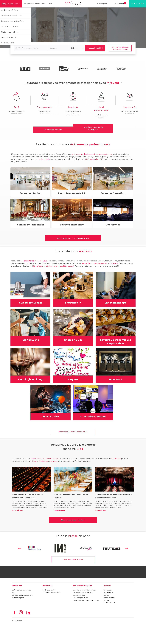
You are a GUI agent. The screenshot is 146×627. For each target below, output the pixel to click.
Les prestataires (108, 597)
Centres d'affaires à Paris (11, 16)
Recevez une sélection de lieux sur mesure (120, 48)
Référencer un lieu (49, 590)
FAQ (13, 592)
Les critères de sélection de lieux (84, 590)
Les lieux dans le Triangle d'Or (83, 592)
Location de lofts (79, 595)
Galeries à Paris (7, 43)
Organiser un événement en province (86, 600)
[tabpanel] (25, 68)
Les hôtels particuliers (80, 597)
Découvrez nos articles (73, 559)
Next (126, 548)
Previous (19, 548)
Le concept (107, 590)
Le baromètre (108, 592)
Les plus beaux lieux (11, 4)
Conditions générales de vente (22, 595)
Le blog (106, 600)
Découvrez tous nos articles (73, 520)
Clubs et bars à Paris (9, 32)
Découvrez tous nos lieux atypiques (73, 238)
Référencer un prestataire (52, 592)
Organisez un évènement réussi (38, 4)
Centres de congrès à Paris (12, 21)
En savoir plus (17, 510)
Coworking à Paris (8, 37)
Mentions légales (18, 597)
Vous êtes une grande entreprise (93, 128)
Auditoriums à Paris (9, 10)
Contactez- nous (109, 602)
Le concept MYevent (53, 130)
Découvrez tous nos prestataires (73, 432)
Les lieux (106, 595)
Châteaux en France (9, 27)
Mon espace (102, 4)
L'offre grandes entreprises (21, 590)
